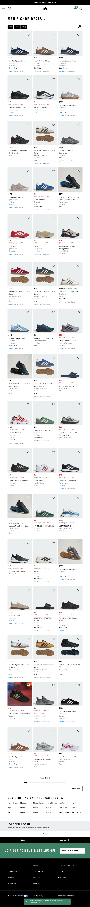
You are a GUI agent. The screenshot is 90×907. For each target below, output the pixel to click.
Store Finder (12, 871)
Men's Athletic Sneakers (11, 813)
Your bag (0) (64, 840)
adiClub (36, 865)
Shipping (11, 877)
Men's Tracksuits (24, 803)
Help (9, 865)
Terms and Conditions (66, 896)
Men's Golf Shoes (63, 808)
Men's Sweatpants (76, 808)
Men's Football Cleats (75, 803)
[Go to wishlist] (9, 8)
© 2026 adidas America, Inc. (45, 904)
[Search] (80, 8)
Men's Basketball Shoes (24, 813)
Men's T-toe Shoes (12, 803)
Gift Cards (61, 871)
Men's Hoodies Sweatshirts (38, 808)
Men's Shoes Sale (51, 803)
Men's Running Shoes (36, 813)
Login (23, 840)
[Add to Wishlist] (28, 35)
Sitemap (36, 884)
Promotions (62, 877)
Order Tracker (38, 871)
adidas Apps (37, 877)
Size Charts (12, 884)
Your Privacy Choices (15, 896)
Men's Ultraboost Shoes (50, 808)
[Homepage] (45, 9)
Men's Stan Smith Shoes (38, 803)
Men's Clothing (62, 803)
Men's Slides (64, 812)
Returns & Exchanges (66, 865)
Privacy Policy (38, 896)
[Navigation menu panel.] (4, 8)
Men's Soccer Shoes (23, 808)
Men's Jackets (49, 813)
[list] (41, 27)
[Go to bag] (86, 8)
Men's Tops (76, 812)
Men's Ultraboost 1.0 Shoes (12, 808)
